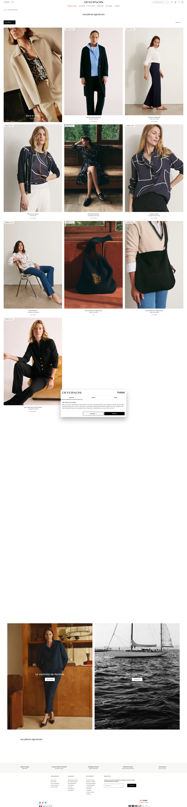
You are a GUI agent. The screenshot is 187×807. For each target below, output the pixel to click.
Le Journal (70, 787)
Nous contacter (54, 787)
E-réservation (89, 787)
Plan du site (53, 780)
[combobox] (7, 2)
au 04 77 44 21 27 (162, 767)
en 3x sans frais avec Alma (128, 767)
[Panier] (182, 2)
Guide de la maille (90, 780)
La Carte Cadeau (90, 792)
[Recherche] (168, 2)
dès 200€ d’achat (59, 767)
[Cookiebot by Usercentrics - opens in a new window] (118, 393)
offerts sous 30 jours (93, 767)
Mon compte (53, 781)
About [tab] (115, 397)
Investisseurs (71, 790)
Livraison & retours (55, 785)
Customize (92, 413)
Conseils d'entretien (90, 785)
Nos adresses (71, 785)
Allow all (114, 413)
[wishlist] (179, 2)
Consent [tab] (71, 397)
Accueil (5, 9)
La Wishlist (88, 794)
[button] (160, 2)
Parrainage (88, 788)
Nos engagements (72, 783)
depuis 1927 (24, 767)
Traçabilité (88, 790)
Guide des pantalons (91, 783)
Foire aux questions (55, 783)
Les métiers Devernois (72, 781)
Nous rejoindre (71, 788)
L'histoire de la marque (73, 780)
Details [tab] (93, 397)
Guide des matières (90, 781)
